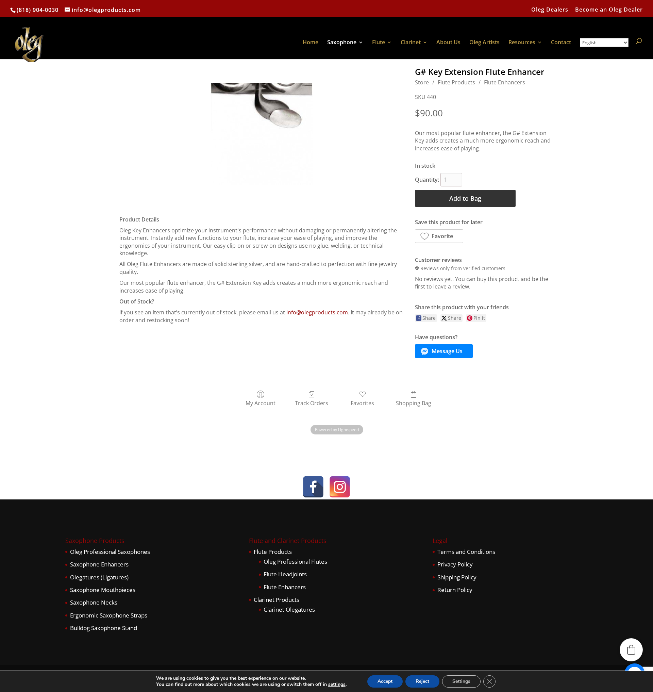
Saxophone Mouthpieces (102, 590)
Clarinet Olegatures (289, 609)
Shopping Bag (413, 403)
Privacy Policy (455, 564)
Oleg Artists (484, 43)
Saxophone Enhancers (99, 564)
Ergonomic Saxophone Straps (108, 615)
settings (337, 684)
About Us (448, 43)
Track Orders (311, 403)
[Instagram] (340, 487)
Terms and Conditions (466, 552)
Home (310, 43)
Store (422, 82)
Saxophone (341, 43)
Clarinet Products (276, 600)
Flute (378, 43)
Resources (521, 43)
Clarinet (411, 43)
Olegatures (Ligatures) (99, 577)
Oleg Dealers (549, 10)
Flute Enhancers (504, 82)
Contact (561, 43)
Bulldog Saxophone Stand (103, 628)
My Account (260, 403)
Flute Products (456, 82)
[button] (439, 236)
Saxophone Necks (93, 602)
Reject (422, 681)
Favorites (362, 403)
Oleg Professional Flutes (295, 561)
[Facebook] (313, 487)
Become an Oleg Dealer (609, 10)
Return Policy (454, 590)
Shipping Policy (456, 577)
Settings (461, 681)
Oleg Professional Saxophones (110, 552)
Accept (385, 681)
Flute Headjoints (285, 574)
